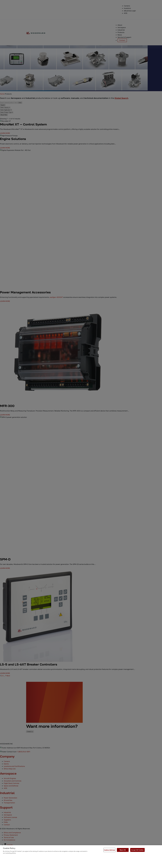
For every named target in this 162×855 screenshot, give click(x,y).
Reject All (123, 850)
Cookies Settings (109, 850)
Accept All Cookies (137, 850)
